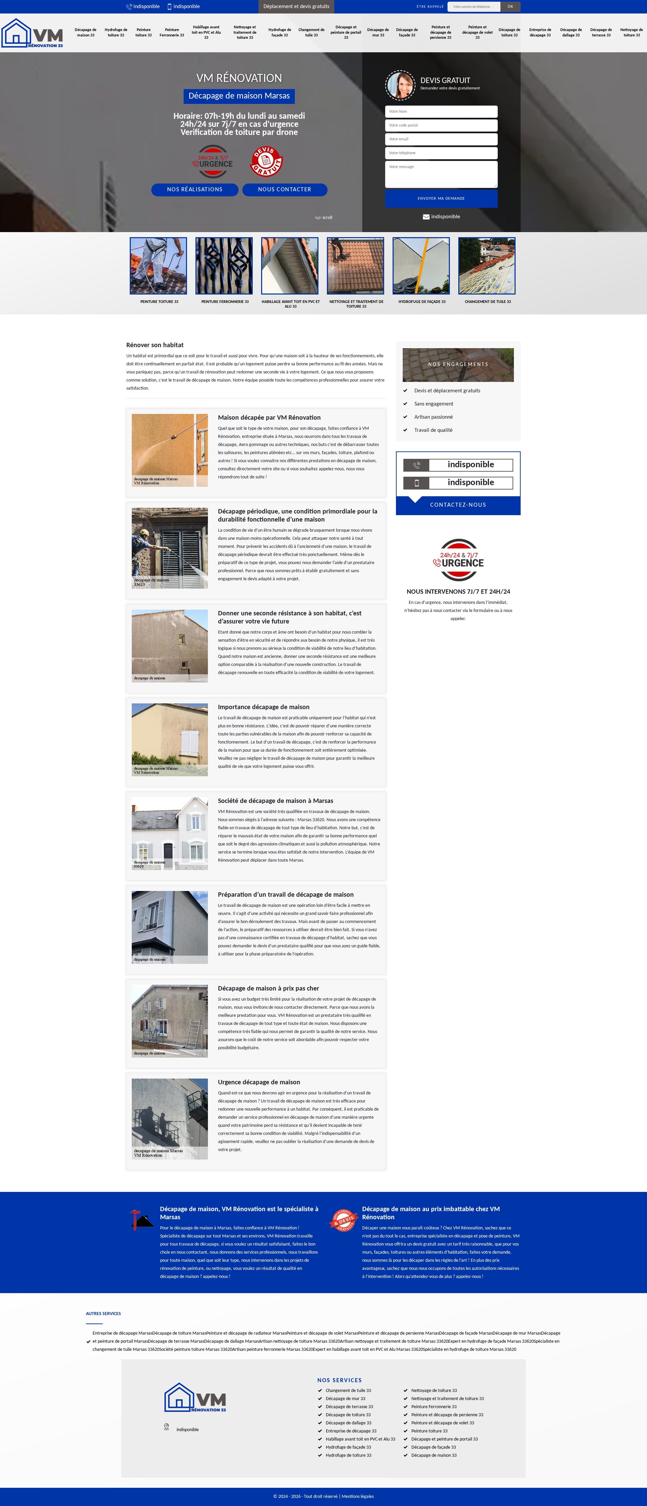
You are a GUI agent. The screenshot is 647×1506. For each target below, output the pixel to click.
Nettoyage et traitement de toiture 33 (245, 32)
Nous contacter (285, 190)
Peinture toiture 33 (143, 32)
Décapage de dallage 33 (571, 32)
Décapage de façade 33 (407, 32)
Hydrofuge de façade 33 (280, 32)
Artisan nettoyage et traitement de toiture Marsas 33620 (394, 1341)
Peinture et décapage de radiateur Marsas (246, 1333)
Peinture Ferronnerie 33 (172, 32)
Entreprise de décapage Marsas (122, 1333)
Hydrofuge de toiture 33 (116, 32)
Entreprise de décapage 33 (540, 32)
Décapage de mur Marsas (517, 1333)
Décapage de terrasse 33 (601, 32)
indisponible (146, 6)
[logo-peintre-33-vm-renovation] (32, 32)
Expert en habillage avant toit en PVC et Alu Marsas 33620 (368, 1349)
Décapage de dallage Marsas (231, 1341)
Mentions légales (358, 1496)
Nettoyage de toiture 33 (631, 32)
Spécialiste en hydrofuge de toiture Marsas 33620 (469, 1349)
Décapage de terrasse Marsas (176, 1341)
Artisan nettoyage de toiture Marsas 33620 (299, 1341)
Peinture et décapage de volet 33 (477, 32)
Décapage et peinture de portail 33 (346, 32)
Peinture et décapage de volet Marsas (322, 1333)
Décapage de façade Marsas (466, 1333)
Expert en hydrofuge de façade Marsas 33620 (491, 1341)
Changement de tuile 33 (312, 32)
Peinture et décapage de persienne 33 (440, 32)
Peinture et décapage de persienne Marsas (398, 1333)
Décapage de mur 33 (378, 32)
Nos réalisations (195, 190)
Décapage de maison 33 (85, 32)
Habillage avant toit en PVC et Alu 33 (206, 32)
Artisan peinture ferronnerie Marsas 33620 (272, 1349)
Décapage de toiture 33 (509, 32)
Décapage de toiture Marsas (179, 1333)
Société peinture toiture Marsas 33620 (195, 1349)
